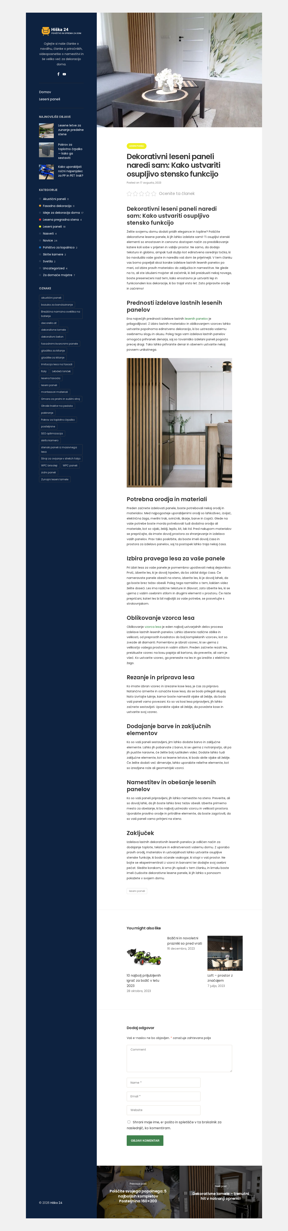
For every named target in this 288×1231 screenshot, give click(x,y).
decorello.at (49, 323)
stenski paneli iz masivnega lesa (59, 450)
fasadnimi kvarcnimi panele (59, 343)
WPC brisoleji (49, 465)
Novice (48, 240)
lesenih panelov (196, 319)
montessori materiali (54, 392)
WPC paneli (70, 465)
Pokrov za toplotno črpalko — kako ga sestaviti (70, 151)
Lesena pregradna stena (61, 219)
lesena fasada (50, 378)
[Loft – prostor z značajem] (225, 953)
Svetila (48, 261)
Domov (45, 92)
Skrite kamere (53, 254)
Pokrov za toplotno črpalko (58, 420)
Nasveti (48, 233)
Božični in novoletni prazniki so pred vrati (184, 941)
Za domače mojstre (57, 275)
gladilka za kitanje (53, 350)
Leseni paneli (49, 99)
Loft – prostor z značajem (220, 978)
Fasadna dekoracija (57, 206)
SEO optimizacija (52, 433)
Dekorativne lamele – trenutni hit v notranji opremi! (220, 1196)
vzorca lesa (153, 627)
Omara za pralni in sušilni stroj (60, 399)
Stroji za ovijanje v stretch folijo (60, 458)
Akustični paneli (54, 199)
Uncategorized (54, 268)
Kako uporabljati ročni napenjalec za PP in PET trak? (70, 171)
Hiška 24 (56, 1203)
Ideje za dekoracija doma (61, 213)
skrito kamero (49, 440)
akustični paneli (51, 297)
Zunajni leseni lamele (54, 479)
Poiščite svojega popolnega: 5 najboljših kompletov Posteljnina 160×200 (138, 1196)
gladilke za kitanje (52, 357)
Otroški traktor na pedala (57, 406)
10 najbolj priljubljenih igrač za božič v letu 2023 (144, 980)
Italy (44, 371)
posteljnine (48, 426)
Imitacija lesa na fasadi (56, 364)
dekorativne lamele (53, 330)
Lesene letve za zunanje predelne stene (71, 129)
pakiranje (47, 413)
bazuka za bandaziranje (57, 304)
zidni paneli (48, 472)
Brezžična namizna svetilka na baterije (60, 314)
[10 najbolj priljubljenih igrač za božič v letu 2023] (144, 953)
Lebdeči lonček (61, 371)
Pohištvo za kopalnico (59, 247)
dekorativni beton (52, 336)
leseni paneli (49, 385)
